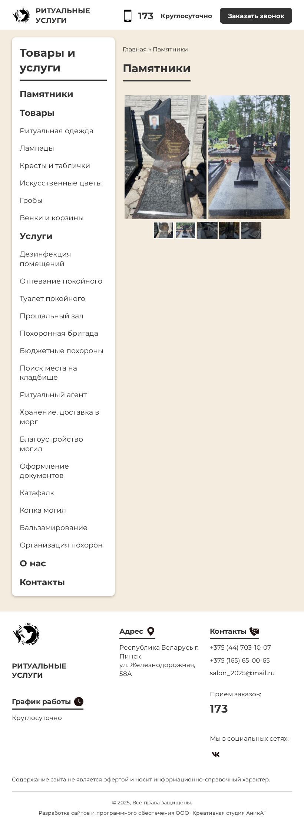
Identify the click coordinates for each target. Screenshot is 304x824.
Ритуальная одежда (56, 130)
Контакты (42, 582)
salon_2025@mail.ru (242, 673)
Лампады (37, 148)
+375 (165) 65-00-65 (240, 660)
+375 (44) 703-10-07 (240, 647)
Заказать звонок (256, 16)
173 (145, 15)
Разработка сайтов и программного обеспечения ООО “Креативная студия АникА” (152, 813)
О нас (33, 563)
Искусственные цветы (61, 182)
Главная (135, 49)
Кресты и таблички (55, 165)
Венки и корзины (52, 217)
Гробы (31, 200)
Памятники (46, 93)
